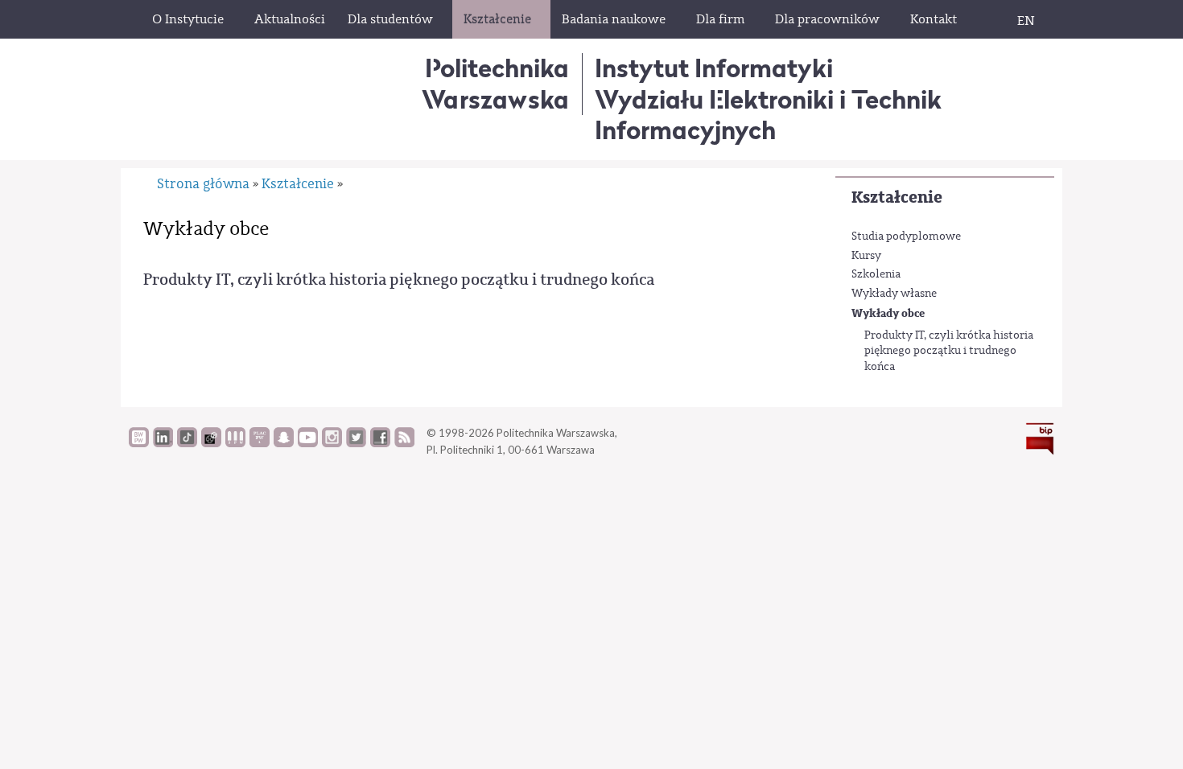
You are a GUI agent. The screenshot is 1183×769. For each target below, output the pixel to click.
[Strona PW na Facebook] (380, 443)
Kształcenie (896, 197)
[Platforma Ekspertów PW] (211, 443)
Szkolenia (876, 274)
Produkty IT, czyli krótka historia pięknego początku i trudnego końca (948, 351)
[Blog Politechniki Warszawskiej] (259, 443)
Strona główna (203, 183)
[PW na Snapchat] (284, 443)
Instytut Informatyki (714, 68)
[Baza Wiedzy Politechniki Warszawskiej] (139, 443)
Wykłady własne (894, 293)
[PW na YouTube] (308, 443)
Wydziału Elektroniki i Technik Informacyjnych (768, 114)
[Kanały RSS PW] (404, 443)
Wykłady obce (888, 313)
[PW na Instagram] (332, 443)
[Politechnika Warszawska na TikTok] (187, 443)
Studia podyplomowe (906, 236)
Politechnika (495, 83)
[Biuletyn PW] (235, 443)
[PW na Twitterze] (356, 443)
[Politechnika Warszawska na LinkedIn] (163, 443)
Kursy (866, 256)
